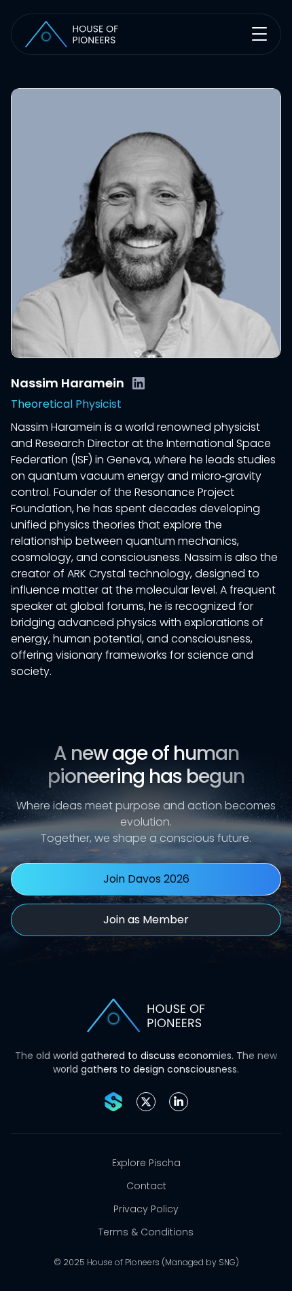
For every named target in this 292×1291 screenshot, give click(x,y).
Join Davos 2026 (146, 879)
